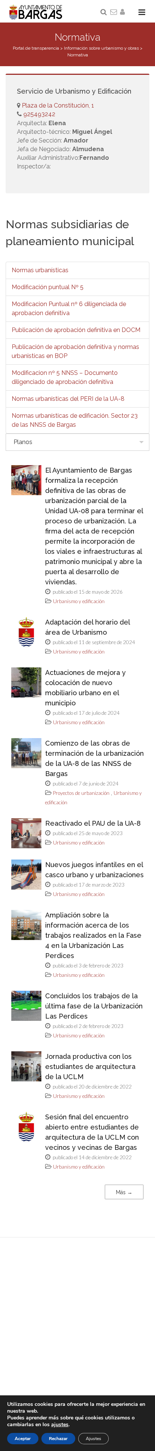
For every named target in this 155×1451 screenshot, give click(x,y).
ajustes (59, 1424)
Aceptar (23, 1439)
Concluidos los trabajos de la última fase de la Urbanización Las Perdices (94, 1006)
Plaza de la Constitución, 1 (58, 105)
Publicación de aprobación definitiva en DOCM (76, 330)
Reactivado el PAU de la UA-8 (93, 823)
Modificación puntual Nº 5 (48, 287)
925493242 (38, 114)
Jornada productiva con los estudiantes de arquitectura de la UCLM (90, 1066)
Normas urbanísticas (40, 270)
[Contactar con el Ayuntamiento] (114, 12)
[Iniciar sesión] (124, 12)
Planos (23, 442)
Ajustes (93, 1439)
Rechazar (58, 1439)
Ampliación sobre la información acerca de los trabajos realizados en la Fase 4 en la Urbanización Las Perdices (93, 935)
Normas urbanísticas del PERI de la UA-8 (68, 398)
